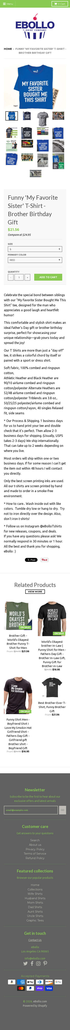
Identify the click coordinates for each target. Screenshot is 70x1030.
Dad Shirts (35, 907)
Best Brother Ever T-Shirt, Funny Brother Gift (52, 707)
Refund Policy (35, 858)
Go (62, 810)
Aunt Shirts (35, 911)
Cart (61, 3)
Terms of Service (35, 853)
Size (10, 244)
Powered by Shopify (35, 1005)
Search (35, 840)
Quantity (13, 272)
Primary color (17, 255)
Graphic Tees (35, 920)
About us (35, 845)
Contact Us (35, 940)
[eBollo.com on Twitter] (25, 963)
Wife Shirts (35, 894)
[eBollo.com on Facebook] (32, 963)
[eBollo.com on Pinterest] (45, 963)
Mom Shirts (35, 902)
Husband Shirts (35, 898)
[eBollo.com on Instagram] (38, 963)
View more (35, 591)
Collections (35, 889)
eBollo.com (40, 1001)
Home (8, 48)
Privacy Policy (35, 849)
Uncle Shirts (35, 916)
